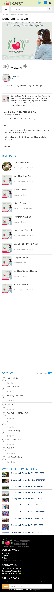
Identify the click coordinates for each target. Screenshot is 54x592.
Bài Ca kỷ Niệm (21, 285)
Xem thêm (7, 146)
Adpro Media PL (39, 590)
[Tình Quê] (4, 449)
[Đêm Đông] (4, 423)
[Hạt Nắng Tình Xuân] (4, 397)
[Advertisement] (27, 316)
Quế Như (17, 168)
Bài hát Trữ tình (14, 14)
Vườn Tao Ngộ (20, 190)
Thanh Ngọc (11, 462)
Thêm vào (10, 86)
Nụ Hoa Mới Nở (13, 387)
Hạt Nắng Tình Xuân (15, 396)
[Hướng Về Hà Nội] (4, 440)
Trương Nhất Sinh (27, 168)
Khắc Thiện (10, 401)
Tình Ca (10, 404)
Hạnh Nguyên (11, 453)
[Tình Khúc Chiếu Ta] (4, 458)
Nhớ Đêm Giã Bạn (22, 217)
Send (6, 586)
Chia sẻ (35, 86)
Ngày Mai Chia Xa (25, 14)
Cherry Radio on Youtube (11, 560)
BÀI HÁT (8, 156)
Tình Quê (10, 448)
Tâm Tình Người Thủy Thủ (17, 413)
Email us (21, 573)
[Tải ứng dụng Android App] (40, 2)
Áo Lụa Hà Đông (13, 431)
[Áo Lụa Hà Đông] (4, 432)
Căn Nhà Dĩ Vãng (22, 163)
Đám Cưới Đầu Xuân (23, 230)
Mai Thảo (10, 392)
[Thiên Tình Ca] (4, 379)
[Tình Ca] (4, 405)
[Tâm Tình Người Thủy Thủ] (4, 414)
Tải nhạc (22, 86)
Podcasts (5, 553)
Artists (4, 558)
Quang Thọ (10, 409)
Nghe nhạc (5, 14)
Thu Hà (16, 209)
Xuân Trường (42, 96)
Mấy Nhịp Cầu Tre (22, 176)
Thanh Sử (10, 383)
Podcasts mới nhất (18, 469)
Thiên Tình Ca (12, 378)
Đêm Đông (11, 422)
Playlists (5, 556)
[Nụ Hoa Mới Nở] (4, 388)
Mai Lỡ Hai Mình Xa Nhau (26, 244)
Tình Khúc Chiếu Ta (14, 457)
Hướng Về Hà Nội (14, 439)
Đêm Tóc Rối (20, 203)
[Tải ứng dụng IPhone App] (45, 2)
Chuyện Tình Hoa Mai (24, 257)
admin (13, 79)
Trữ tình (28, 98)
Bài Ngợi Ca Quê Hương (25, 271)
